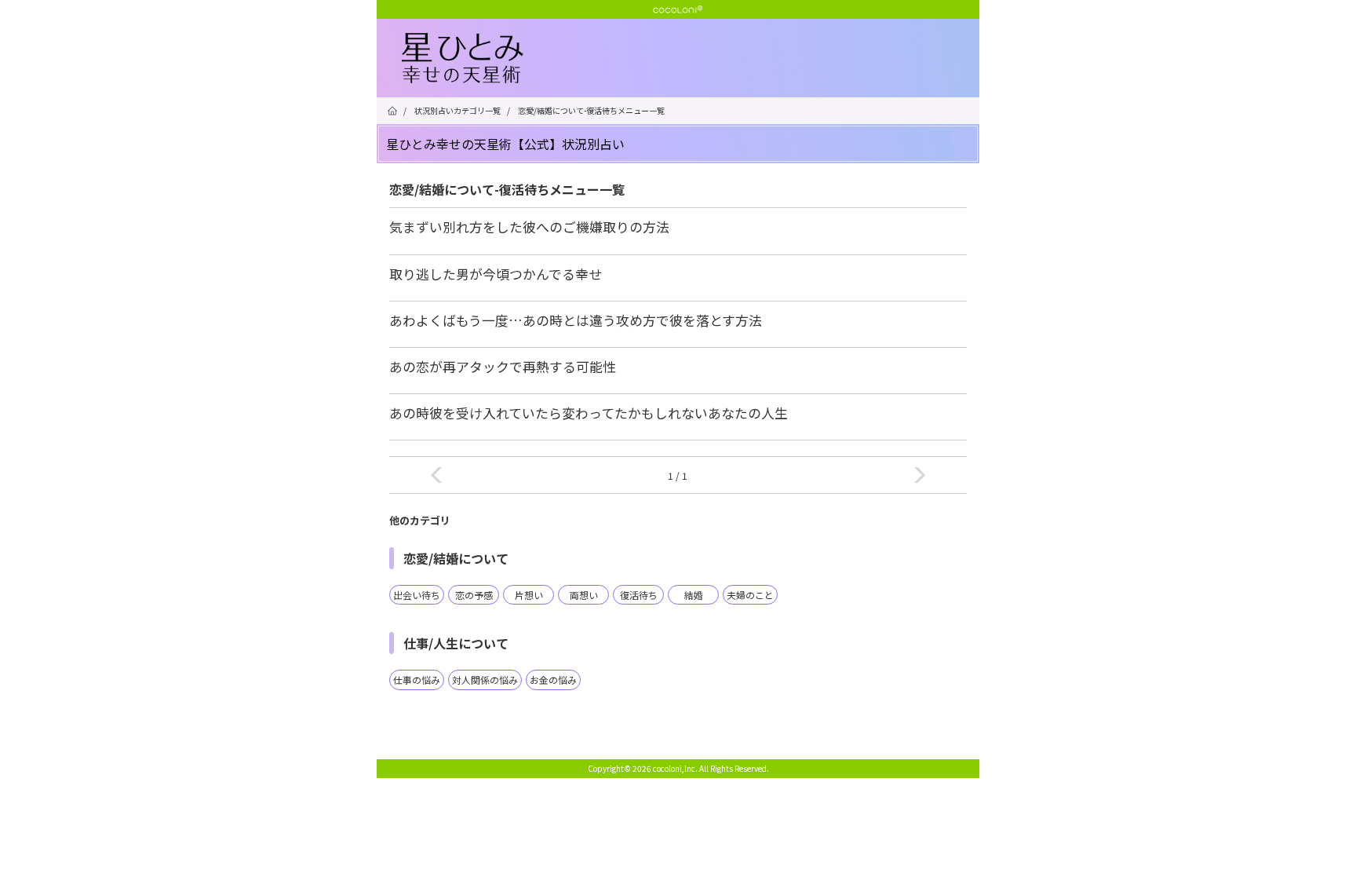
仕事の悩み (416, 679)
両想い (584, 594)
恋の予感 (474, 594)
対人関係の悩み (485, 679)
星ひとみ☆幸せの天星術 (690, 59)
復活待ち (639, 594)
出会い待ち (416, 594)
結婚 (693, 594)
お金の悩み (553, 679)
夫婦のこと (750, 594)
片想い (529, 594)
